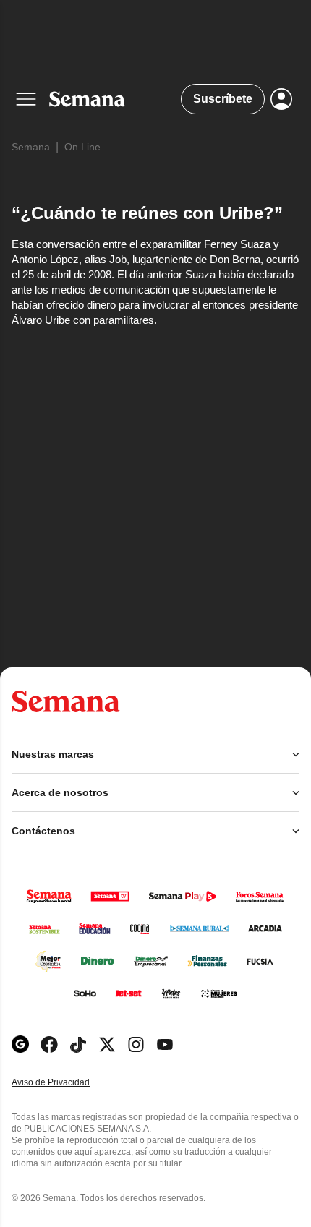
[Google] (20, 1044)
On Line (82, 147)
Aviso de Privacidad (66, 1082)
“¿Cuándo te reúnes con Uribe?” (147, 213)
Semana (31, 147)
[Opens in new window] (49, 1044)
